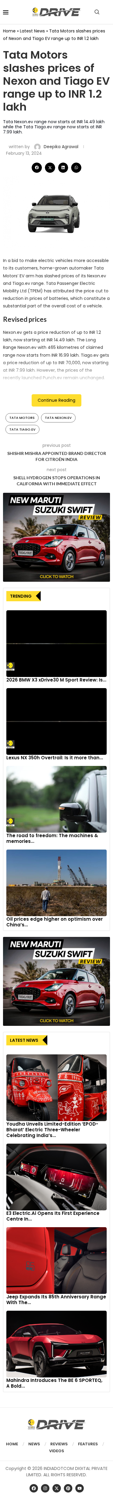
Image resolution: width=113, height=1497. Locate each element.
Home (9, 31)
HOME (12, 1444)
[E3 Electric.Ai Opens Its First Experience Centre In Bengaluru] (56, 1177)
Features (88, 1444)
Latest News (32, 31)
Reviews (59, 1444)
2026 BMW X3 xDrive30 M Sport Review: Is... (56, 680)
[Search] (97, 12)
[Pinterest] (68, 1488)
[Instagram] (45, 1488)
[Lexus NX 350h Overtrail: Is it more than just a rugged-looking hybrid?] (56, 721)
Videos (56, 1451)
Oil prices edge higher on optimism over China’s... (54, 922)
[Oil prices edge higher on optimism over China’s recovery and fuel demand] (56, 882)
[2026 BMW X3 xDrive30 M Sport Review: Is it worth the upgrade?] (56, 643)
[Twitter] (56, 1488)
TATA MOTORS (22, 417)
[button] (37, 168)
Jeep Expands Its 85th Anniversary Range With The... (56, 1300)
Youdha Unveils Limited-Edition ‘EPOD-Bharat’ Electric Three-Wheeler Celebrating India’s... (52, 1130)
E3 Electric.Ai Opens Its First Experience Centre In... (52, 1216)
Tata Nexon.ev (58, 417)
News (34, 1444)
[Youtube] (79, 1488)
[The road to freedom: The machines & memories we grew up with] (56, 799)
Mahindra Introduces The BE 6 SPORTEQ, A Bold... (54, 1383)
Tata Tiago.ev (22, 429)
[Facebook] (34, 1488)
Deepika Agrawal (62, 147)
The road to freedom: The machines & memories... (52, 838)
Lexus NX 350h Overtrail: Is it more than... (54, 758)
